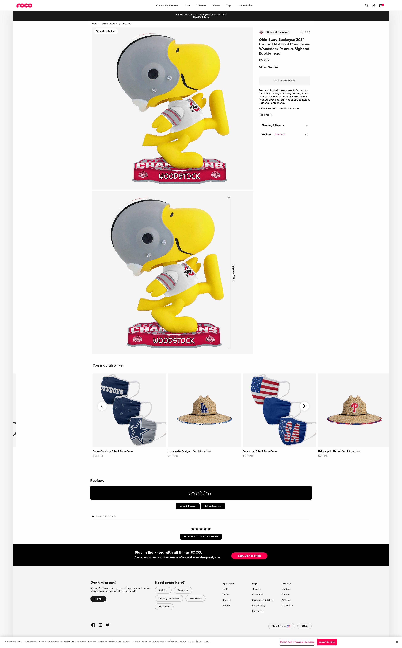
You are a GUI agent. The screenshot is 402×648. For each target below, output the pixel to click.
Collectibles (245, 5)
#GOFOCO (287, 606)
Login (225, 589)
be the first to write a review (201, 536)
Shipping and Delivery (169, 598)
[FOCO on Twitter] (107, 625)
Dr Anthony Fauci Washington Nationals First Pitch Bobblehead (46, 453)
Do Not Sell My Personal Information (297, 642)
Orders (226, 595)
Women (201, 5)
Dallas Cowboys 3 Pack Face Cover (113, 451)
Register (227, 600)
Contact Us (183, 590)
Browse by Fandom (167, 5)
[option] (201, 16)
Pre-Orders (164, 607)
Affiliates (286, 600)
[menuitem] (167, 5)
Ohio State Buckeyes (277, 32)
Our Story (286, 589)
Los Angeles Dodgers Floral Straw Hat (189, 451)
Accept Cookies (327, 642)
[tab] (188, 506)
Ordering (163, 590)
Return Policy (195, 598)
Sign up (98, 599)
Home (216, 5)
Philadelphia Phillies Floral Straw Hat (339, 451)
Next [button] (304, 406)
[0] (380, 5)
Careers (286, 595)
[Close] (397, 642)
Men (187, 5)
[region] (201, 642)
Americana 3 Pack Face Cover (260, 451)
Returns (226, 606)
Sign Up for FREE (249, 556)
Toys (229, 5)
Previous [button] (102, 406)
